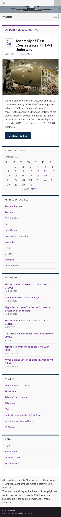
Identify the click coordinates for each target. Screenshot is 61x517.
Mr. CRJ (10, 54)
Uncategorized (12, 265)
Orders (8, 253)
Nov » (34, 188)
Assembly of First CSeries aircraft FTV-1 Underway (33, 45)
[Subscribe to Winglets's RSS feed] (3, 2)
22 (15, 179)
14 (8, 175)
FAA (7, 409)
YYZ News (10, 426)
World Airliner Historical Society (20, 421)
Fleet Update (21, 54)
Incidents (9, 241)
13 (52, 171)
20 (52, 175)
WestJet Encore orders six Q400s (24, 297)
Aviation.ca (10, 403)
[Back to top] (54, 510)
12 (45, 171)
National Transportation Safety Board (23, 415)
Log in (7, 445)
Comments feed (12, 457)
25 (37, 179)
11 (37, 171)
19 (45, 175)
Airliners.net (11, 391)
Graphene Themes (24, 513)
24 (30, 179)
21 (8, 179)
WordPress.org (12, 463)
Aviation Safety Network (17, 397)
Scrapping (9, 259)
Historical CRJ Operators (17, 236)
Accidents (10, 212)
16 (23, 175)
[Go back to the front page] (30, 9)
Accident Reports (13, 206)
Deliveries (9, 224)
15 (15, 175)
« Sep (26, 188)
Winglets (7, 16)
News (29, 54)
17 (30, 175)
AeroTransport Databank (17, 385)
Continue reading (18, 135)
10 (30, 171)
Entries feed (11, 451)
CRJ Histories (11, 218)
